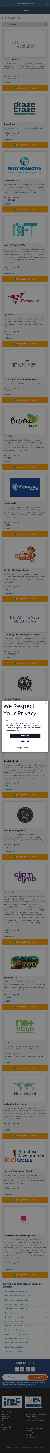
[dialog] (25, 726)
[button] (25, 748)
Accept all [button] (25, 736)
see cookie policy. (12, 730)
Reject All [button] (25, 741)
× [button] (46, 703)
